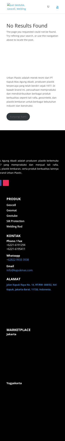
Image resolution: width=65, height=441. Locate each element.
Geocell (11, 205)
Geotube (12, 216)
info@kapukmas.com (19, 270)
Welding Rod (14, 226)
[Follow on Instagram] (6, 183)
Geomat (11, 210)
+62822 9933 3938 (17, 259)
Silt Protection (15, 221)
